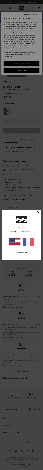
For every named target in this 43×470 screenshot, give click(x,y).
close (38, 212)
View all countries (21, 253)
